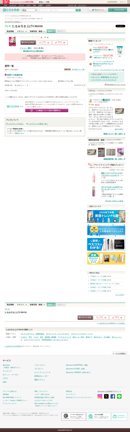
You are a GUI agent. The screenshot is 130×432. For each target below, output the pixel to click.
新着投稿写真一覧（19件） (114, 159)
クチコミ (22, 31)
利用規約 (6, 394)
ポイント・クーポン (11, 375)
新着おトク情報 (44, 2)
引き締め (107, 337)
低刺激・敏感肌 (50, 337)
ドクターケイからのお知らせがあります (108, 55)
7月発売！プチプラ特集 (98, 280)
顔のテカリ (98, 337)
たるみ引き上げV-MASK (27, 26)
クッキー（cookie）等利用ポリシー (15, 400)
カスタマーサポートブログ (43, 400)
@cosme (12, 366)
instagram (100, 396)
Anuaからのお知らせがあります (102, 47)
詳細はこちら (19, 133)
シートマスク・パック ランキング (103, 80)
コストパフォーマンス (32, 340)
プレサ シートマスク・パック (82, 334)
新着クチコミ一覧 (114, 134)
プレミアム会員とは (10, 391)
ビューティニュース (42, 372)
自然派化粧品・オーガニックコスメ (55, 340)
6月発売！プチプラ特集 (98, 287)
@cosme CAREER (79, 372)
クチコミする (28, 42)
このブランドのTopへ (16, 124)
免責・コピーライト (41, 391)
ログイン (123, 2)
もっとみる (120, 295)
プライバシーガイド (10, 403)
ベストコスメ (82, 5)
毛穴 (30, 337)
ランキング (12, 5)
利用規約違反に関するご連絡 (44, 397)
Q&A (34, 5)
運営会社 (69, 391)
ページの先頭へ (111, 323)
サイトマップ (70, 394)
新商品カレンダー (41, 376)
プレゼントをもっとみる (114, 201)
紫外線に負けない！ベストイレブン (102, 284)
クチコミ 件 (26, 48)
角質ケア (89, 337)
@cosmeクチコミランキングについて (79, 397)
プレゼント (38, 369)
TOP (5, 5)
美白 (41, 337)
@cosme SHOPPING (77, 365)
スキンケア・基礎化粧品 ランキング (104, 77)
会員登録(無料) (112, 2)
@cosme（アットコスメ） (42, 346)
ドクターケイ (97, 55)
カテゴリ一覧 (72, 5)
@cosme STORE (76, 369)
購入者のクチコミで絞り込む (33, 51)
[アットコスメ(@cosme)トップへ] (11, 11)
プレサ (8, 26)
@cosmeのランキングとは (116, 84)
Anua (95, 48)
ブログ (28, 5)
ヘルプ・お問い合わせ (42, 394)
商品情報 (10, 31)
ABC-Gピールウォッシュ (103, 58)
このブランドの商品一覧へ (38, 124)
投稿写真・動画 (37, 31)
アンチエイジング (64, 337)
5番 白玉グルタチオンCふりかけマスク (103, 64)
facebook (113, 396)
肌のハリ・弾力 (78, 337)
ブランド (21, 5)
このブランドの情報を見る (13, 22)
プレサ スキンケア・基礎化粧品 (32, 334)
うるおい (24, 337)
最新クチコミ (39, 380)
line (119, 396)
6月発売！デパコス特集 (98, 291)
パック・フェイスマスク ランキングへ (108, 70)
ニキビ (36, 337)
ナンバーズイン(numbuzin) (102, 62)
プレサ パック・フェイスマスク (57, 334)
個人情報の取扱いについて (12, 397)
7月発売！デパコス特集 (98, 276)
